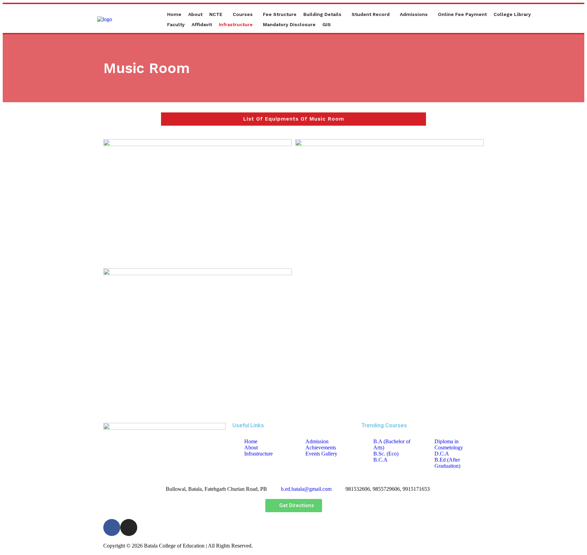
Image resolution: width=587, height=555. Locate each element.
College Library (512, 14)
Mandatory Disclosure (289, 24)
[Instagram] (128, 527)
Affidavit (202, 24)
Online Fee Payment (462, 14)
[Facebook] (111, 527)
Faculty (176, 24)
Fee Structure (280, 14)
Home (174, 14)
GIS (326, 24)
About (195, 14)
